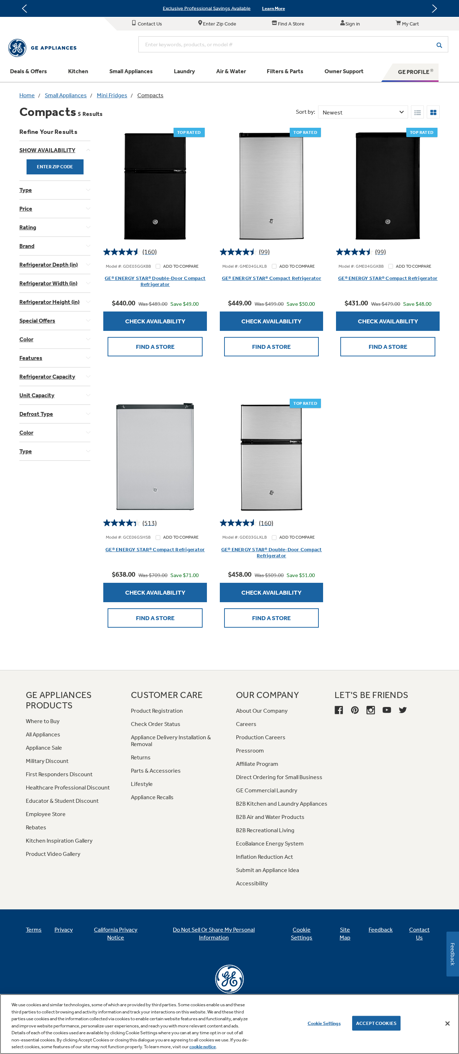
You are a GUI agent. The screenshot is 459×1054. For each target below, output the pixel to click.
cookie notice (202, 1046)
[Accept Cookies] (447, 1023)
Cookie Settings (324, 1023)
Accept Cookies (376, 1023)
